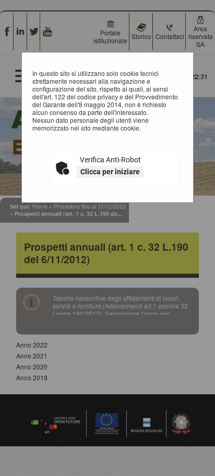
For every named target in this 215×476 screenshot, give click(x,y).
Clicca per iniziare (110, 172)
